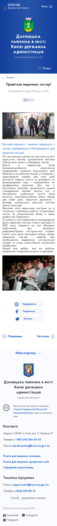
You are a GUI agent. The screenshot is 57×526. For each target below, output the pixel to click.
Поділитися (29, 311)
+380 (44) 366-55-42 (28, 439)
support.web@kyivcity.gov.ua (30, 485)
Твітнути (27, 319)
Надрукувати (29, 304)
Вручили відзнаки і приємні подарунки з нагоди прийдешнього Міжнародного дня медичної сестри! (28, 149)
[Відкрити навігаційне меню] (50, 6)
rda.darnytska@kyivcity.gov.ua (30, 446)
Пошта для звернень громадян (22, 456)
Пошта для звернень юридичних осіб (26, 462)
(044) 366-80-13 (25, 491)
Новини (10, 77)
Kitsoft (15, 498)
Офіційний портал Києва (18, 467)
